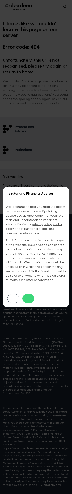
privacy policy (42, 224)
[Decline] (13, 298)
